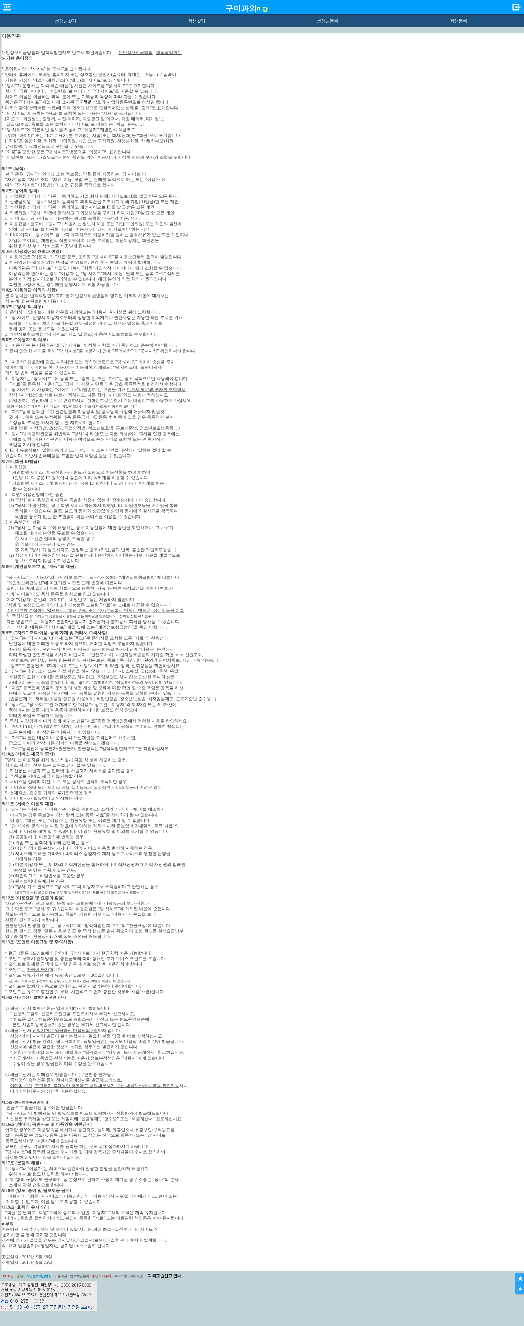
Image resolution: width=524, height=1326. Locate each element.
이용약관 (60, 1276)
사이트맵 (136, 1276)
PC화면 (8, 1276)
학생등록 (458, 21)
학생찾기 (196, 21)
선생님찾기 (65, 21)
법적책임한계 (79, 1276)
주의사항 (120, 1276)
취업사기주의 (101, 1276)
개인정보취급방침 (39, 1276)
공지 (20, 1276)
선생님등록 (327, 21)
